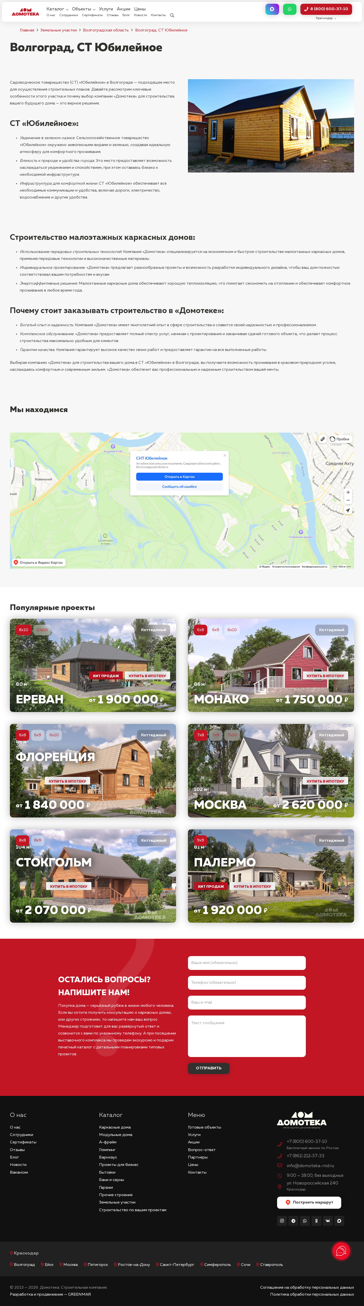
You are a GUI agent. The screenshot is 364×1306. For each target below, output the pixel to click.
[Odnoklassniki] (316, 1221)
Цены (193, 1165)
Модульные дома (115, 1135)
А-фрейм (107, 1142)
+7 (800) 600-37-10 (307, 1141)
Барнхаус (108, 1157)
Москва (70, 1265)
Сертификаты (23, 1142)
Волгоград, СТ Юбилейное (161, 30)
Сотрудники (21, 1135)
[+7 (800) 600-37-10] (282, 1145)
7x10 (232, 735)
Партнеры (198, 1157)
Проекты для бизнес (118, 1165)
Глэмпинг (107, 1150)
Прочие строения (115, 1195)
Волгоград (24, 1265)
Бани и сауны (111, 1180)
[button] (172, 12)
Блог (14, 1157)
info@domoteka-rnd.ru (310, 1166)
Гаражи (106, 1188)
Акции (194, 1142)
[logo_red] (25, 12)
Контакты (197, 1173)
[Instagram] (282, 1221)
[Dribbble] (339, 1221)
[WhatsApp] (305, 1221)
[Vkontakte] (328, 1221)
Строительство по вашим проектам (132, 1210)
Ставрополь (271, 1265)
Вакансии (19, 1173)
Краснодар (26, 1253)
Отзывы (17, 1150)
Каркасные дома (115, 1128)
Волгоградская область (106, 30)
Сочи (245, 1265)
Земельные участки (58, 30)
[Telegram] (293, 1221)
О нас (15, 1128)
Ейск (49, 1265)
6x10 (232, 630)
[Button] (272, 9)
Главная (27, 30)
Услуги (194, 1135)
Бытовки (107, 1173)
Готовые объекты (204, 1128)
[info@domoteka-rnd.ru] (282, 1165)
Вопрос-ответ (202, 1150)
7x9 (215, 735)
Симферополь (217, 1265)
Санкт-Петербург (177, 1265)
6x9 (215, 630)
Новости (18, 1165)
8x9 (37, 840)
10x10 (42, 630)
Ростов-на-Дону (134, 1265)
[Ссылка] (93, 665)
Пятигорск (98, 1265)
